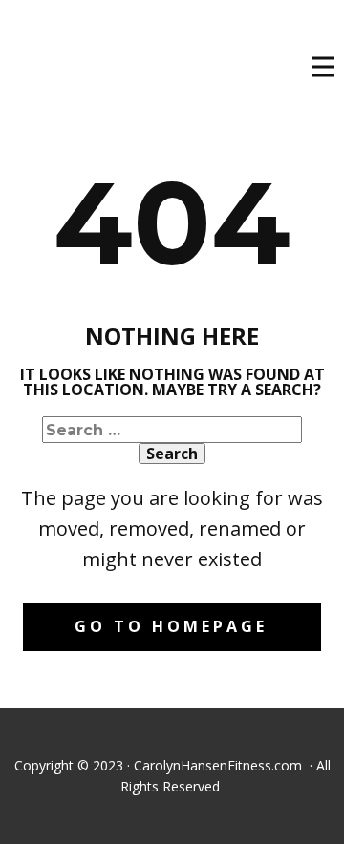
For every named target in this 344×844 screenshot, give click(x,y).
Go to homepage (171, 626)
